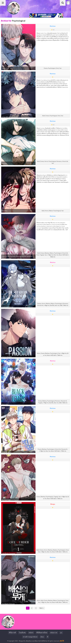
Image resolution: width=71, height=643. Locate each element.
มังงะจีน (52, 305)
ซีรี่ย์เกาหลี (12, 632)
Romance (59, 161)
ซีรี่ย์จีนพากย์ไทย (41, 632)
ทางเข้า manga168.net (30, 637)
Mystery (55, 550)
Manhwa (47, 253)
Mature (51, 211)
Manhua (48, 303)
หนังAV (31, 632)
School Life (65, 161)
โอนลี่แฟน (22, 632)
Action (38, 353)
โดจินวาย (52, 257)
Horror (46, 161)
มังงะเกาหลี (62, 255)
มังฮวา (67, 255)
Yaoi (60, 68)
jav (61, 632)
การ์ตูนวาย (50, 255)
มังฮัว (61, 305)
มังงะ (42, 637)
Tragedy (42, 255)
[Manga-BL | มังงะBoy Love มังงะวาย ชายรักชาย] (13, 14)
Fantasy (39, 303)
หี (47, 637)
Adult (43, 116)
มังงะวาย (56, 255)
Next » (42, 608)
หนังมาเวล (53, 632)
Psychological (51, 68)
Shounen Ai (40, 305)
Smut (57, 68)
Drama (45, 68)
